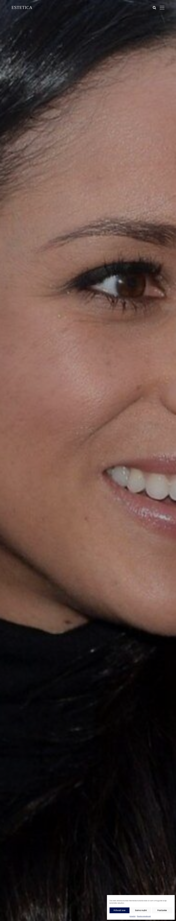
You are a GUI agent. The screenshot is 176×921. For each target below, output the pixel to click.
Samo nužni (141, 910)
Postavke (162, 910)
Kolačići (133, 916)
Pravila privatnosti (144, 916)
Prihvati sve (119, 910)
